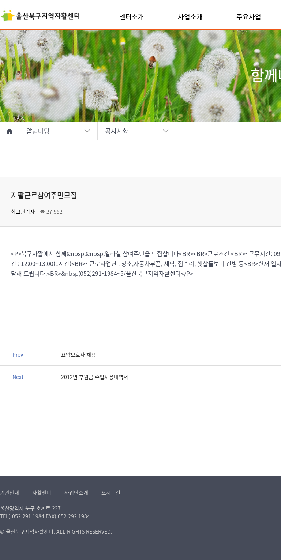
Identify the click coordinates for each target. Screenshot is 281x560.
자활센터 (41, 492)
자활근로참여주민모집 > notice (40, 16)
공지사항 (116, 130)
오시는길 (110, 492)
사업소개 (190, 16)
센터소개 (131, 16)
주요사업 (248, 16)
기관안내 (9, 492)
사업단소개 (76, 492)
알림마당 (38, 130)
